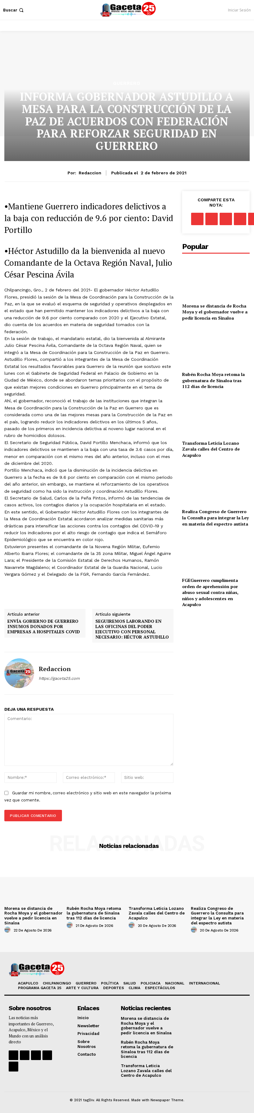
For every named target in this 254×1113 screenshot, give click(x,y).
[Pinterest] (226, 219)
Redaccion (90, 172)
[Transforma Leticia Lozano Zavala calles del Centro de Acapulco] (216, 416)
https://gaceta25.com (59, 678)
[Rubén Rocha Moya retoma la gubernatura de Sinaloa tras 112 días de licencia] (216, 347)
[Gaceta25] (127, 9)
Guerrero (126, 83)
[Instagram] (24, 1055)
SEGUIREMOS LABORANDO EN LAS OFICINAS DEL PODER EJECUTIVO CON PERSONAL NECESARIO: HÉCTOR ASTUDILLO (132, 629)
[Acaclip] (13, 1066)
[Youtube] (47, 1055)
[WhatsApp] (240, 219)
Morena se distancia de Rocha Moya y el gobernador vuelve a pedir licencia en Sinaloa (214, 312)
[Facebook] (197, 219)
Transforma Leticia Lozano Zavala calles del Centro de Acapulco (211, 449)
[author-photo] (8, 930)
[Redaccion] (19, 673)
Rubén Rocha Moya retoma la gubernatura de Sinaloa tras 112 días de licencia (213, 380)
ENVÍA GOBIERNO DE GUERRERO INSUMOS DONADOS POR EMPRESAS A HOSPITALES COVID (43, 626)
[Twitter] (211, 219)
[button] (14, 10)
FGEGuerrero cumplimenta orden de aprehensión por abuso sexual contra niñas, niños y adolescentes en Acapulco (210, 592)
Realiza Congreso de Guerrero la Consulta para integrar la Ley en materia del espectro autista (215, 517)
